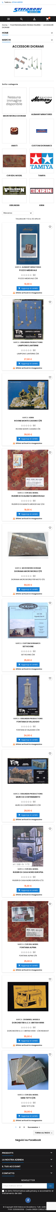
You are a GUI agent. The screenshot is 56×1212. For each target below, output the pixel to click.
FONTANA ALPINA (28, 947)
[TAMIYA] (41, 161)
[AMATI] (14, 131)
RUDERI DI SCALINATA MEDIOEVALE (28, 496)
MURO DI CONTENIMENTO (28, 797)
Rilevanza (18, 213)
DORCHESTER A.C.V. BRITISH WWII (28, 1022)
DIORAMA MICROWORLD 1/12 (28, 571)
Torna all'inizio (44, 1133)
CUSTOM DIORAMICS (42, 145)
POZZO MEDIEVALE (28, 270)
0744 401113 (17, 2)
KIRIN (41, 205)
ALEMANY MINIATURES (41, 114)
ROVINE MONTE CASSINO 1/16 (28, 420)
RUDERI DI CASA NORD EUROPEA (28, 872)
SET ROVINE (28, 646)
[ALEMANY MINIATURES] (41, 100)
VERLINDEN (14, 205)
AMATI (14, 145)
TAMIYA (41, 175)
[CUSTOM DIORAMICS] (41, 131)
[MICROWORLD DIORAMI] (14, 101)
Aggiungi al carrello (28, 288)
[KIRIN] (41, 190)
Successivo (34, 1127)
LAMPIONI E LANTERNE (28, 345)
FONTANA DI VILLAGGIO (28, 721)
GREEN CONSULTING (40, 1209)
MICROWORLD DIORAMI (14, 115)
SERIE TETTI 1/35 (28, 1098)
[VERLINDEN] (14, 190)
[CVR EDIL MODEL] (14, 161)
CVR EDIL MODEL (14, 175)
